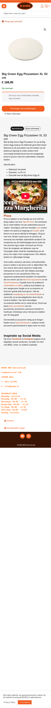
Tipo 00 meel (28, 222)
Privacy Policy (9, 702)
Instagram (29, 339)
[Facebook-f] (22, 436)
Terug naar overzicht (13, 21)
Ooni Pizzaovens (11, 283)
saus (39, 228)
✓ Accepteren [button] (24, 702)
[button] (4, 6)
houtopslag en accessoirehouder (27, 294)
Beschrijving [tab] (17, 129)
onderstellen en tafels (13, 285)
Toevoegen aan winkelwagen (23, 109)
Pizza (7, 215)
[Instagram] (28, 436)
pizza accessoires (17, 306)
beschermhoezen (23, 323)
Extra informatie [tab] (32, 129)
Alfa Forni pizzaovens (32, 280)
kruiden (36, 231)
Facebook (16, 339)
